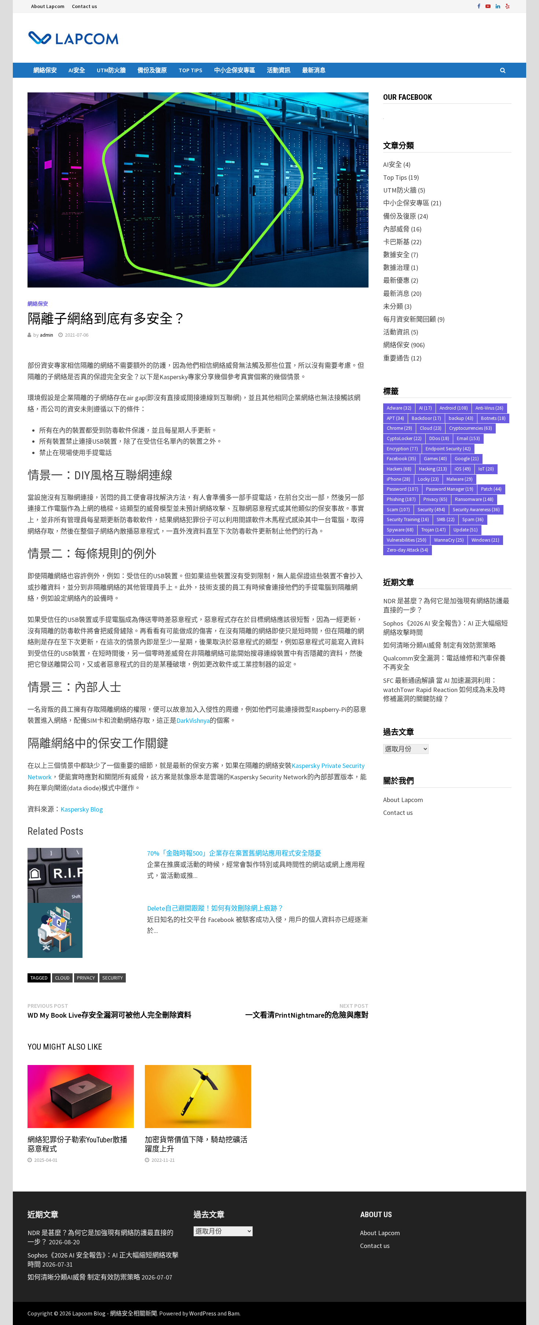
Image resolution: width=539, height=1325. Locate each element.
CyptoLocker (404, 438)
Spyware (400, 530)
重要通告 (396, 358)
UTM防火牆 (111, 70)
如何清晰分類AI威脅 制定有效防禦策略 (439, 645)
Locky (428, 479)
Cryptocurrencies (470, 428)
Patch (491, 489)
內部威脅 (396, 229)
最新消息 (314, 70)
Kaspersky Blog (81, 809)
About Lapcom (48, 6)
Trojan (433, 530)
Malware (460, 479)
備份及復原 (152, 70)
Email (468, 438)
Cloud (62, 977)
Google (467, 458)
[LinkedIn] (498, 5)
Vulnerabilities (406, 540)
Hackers (399, 469)
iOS (463, 469)
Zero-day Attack (407, 550)
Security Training (408, 519)
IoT (486, 469)
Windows (485, 540)
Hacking (433, 469)
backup (461, 418)
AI (425, 408)
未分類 (393, 306)
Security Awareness (476, 509)
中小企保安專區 (234, 70)
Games (435, 458)
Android (454, 408)
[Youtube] (489, 5)
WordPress (202, 1313)
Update (466, 530)
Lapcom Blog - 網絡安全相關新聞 (114, 1313)
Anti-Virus (489, 408)
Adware (399, 408)
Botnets (493, 418)
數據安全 (396, 254)
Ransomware (474, 499)
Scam (398, 509)
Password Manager (449, 489)
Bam (233, 1313)
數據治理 (396, 267)
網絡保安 (45, 70)
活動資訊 (278, 70)
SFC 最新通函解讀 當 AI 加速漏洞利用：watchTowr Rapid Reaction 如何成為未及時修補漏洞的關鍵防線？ (444, 689)
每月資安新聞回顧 (409, 319)
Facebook (401, 458)
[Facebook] (480, 5)
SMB (446, 519)
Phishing (401, 499)
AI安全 (77, 70)
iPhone (398, 479)
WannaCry (449, 540)
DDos (439, 438)
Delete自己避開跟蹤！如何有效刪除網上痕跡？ (215, 908)
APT (395, 418)
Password (402, 489)
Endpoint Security (448, 449)
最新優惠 (396, 280)
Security (112, 977)
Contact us (84, 6)
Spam (473, 519)
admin (46, 335)
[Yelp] (507, 5)
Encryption (402, 449)
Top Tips (190, 70)
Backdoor (426, 418)
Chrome (399, 428)
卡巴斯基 (396, 242)
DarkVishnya (193, 720)
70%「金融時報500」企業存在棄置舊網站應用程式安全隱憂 (234, 853)
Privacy (86, 977)
